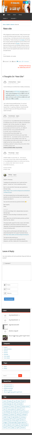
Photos (5, 368)
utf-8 (19, 412)
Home (4, 24)
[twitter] (26, 2)
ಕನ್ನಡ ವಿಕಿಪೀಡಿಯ (15, 417)
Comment (8, 263)
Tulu (23, 409)
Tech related (7, 356)
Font (15, 401)
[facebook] (24, 2)
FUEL (19, 401)
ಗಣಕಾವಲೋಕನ (6, 419)
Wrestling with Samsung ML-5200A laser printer (24, 66)
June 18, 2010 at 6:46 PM (12, 176)
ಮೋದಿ (4, 427)
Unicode (14, 412)
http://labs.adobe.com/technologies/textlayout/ (17, 234)
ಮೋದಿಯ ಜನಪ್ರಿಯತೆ (13, 331)
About (5, 366)
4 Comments (26, 61)
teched (18, 409)
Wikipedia (5, 414)
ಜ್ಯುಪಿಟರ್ (17, 419)
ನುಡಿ (4, 425)
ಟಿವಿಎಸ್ (23, 419)
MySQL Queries (25, 406)
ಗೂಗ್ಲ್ (13, 419)
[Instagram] (29, 2)
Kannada (6, 354)
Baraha (10, 401)
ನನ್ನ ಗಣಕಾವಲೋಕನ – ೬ (14, 315)
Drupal (17, 43)
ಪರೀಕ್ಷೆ (8, 425)
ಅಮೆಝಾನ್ (12, 414)
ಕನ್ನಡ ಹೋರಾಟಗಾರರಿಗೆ (14, 325)
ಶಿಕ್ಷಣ (13, 427)
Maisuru (13, 406)
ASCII (4, 401)
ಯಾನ (9, 427)
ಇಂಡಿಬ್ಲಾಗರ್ (24, 414)
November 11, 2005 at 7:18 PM (13, 117)
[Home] (4, 15)
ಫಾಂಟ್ (12, 425)
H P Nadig (22, 40)
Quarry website (11, 409)
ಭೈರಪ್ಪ (17, 425)
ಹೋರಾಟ (23, 427)
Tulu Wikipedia (7, 412)
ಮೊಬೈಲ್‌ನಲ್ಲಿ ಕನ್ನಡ (24, 425)
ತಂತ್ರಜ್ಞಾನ (5, 422)
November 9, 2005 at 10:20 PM (13, 83)
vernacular (25, 412)
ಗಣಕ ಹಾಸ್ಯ (23, 417)
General (12, 24)
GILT (23, 401)
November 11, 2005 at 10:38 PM (13, 154)
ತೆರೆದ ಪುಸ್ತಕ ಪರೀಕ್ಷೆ (12, 422)
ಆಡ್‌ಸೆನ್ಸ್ (18, 414)
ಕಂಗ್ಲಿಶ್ (4, 417)
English (8, 24)
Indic (15, 404)
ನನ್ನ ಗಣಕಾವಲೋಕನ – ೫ (14, 320)
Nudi (4, 409)
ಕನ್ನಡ (9, 417)
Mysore (18, 406)
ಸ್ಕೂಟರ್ (17, 427)
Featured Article (7, 349)
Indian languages (7, 404)
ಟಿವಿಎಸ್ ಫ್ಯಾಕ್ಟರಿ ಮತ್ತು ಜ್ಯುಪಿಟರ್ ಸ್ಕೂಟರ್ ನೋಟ (19, 336)
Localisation (6, 406)
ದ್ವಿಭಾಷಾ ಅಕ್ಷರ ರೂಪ (22, 422)
